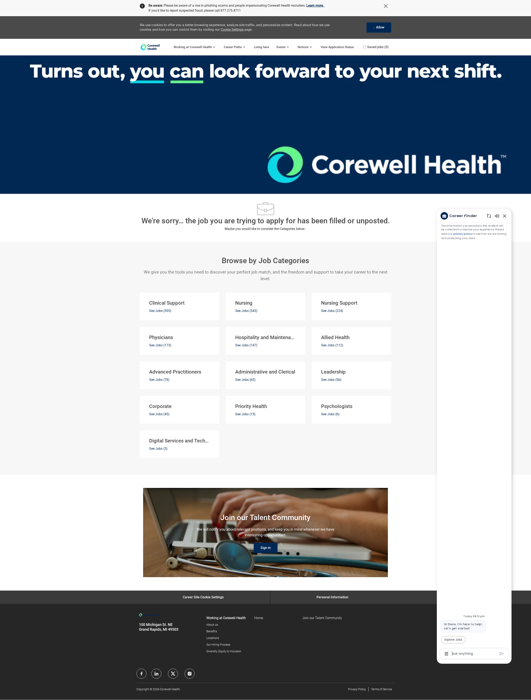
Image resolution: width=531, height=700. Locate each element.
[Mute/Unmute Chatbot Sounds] (497, 216)
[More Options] (446, 653)
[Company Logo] (155, 47)
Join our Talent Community (322, 618)
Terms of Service (381, 689)
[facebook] (141, 674)
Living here (261, 47)
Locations (212, 638)
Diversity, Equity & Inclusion (223, 651)
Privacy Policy (357, 689)
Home (258, 618)
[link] (266, 548)
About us (212, 624)
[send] (501, 653)
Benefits (211, 631)
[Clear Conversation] (489, 216)
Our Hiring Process (218, 644)
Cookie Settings (232, 30)
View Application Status (337, 47)
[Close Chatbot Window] (504, 216)
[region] (474, 434)
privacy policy (462, 234)
